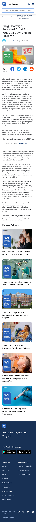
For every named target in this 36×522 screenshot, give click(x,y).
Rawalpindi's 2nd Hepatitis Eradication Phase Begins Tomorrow (14, 411)
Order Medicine (23, 470)
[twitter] (28, 512)
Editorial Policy (7, 483)
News (12, 17)
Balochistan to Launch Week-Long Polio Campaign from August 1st (15, 378)
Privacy (11, 518)
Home (4, 17)
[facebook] (23, 512)
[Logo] (4, 426)
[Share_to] (12, 69)
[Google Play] (9, 452)
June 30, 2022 (22, 144)
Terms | (5, 518)
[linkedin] (33, 512)
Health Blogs (6, 500)
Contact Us (6, 487)
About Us (5, 470)
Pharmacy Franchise (25, 466)
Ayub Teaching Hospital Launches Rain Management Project (15, 315)
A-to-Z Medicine (8, 495)
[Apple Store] (24, 452)
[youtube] (19, 512)
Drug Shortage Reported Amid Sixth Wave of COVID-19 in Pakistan (24, 17)
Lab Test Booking (24, 475)
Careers (5, 479)
